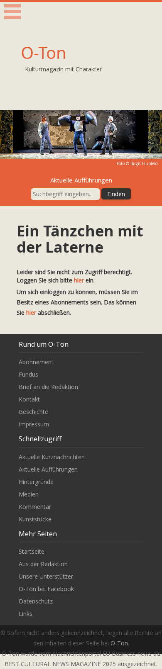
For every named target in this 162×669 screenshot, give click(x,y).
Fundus (28, 374)
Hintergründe (36, 482)
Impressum (34, 424)
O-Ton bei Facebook (46, 589)
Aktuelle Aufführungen (48, 469)
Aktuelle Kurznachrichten (52, 457)
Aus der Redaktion (43, 564)
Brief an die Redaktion (48, 387)
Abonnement (36, 362)
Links (25, 614)
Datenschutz (36, 601)
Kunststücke (35, 519)
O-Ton (43, 52)
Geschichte (33, 412)
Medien (29, 494)
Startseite (31, 551)
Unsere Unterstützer (46, 576)
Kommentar (35, 507)
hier (79, 280)
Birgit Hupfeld (144, 163)
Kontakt (29, 399)
